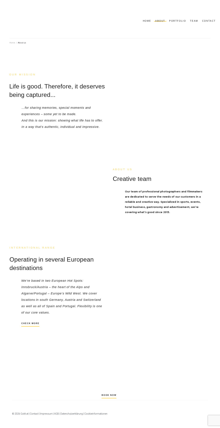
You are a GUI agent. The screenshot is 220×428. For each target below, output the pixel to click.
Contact (209, 21)
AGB (56, 413)
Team (194, 21)
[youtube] (209, 10)
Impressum (46, 413)
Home (147, 21)
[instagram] (205, 10)
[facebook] (201, 10)
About (160, 21)
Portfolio (177, 21)
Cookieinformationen (95, 413)
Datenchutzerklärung (71, 413)
